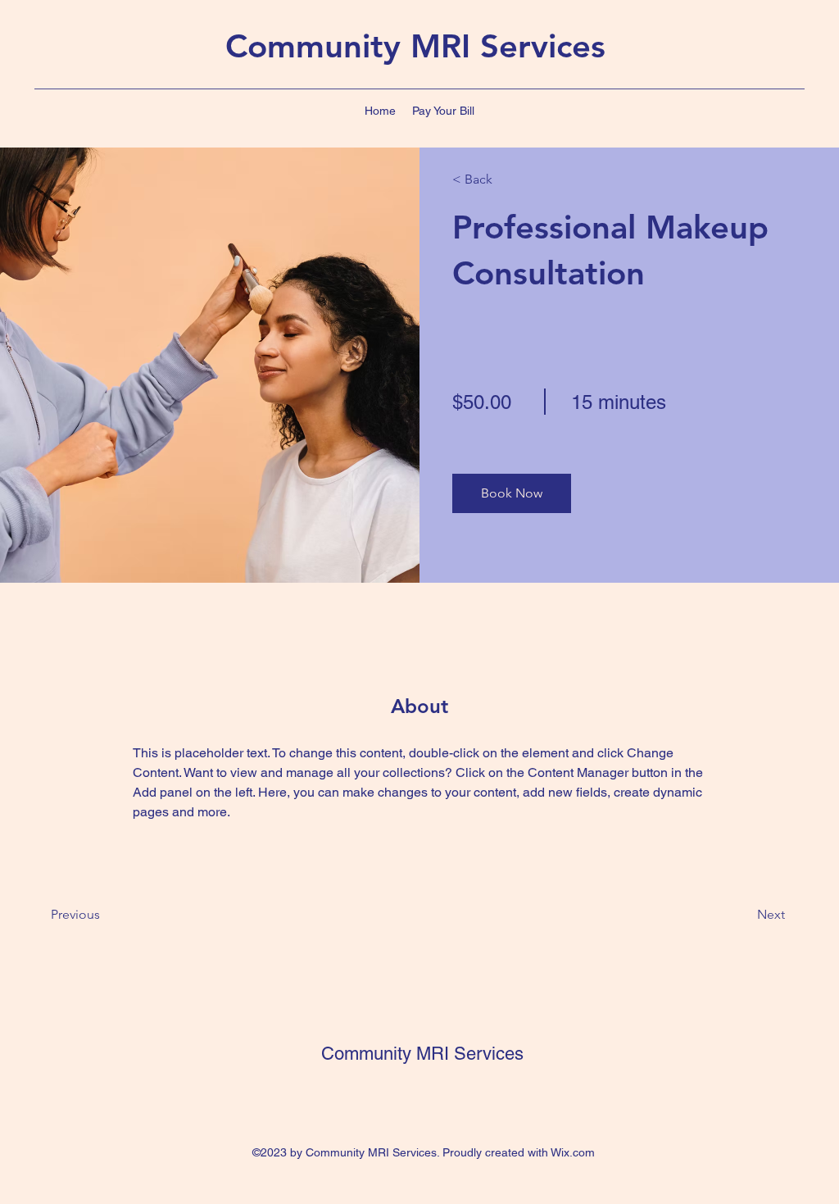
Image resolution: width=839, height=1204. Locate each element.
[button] (511, 493)
